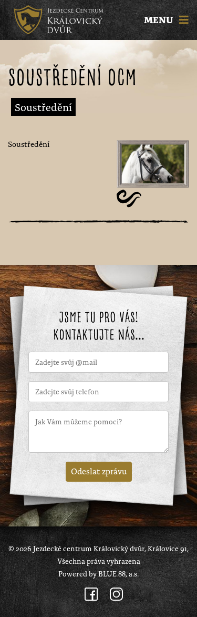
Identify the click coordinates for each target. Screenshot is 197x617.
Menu (159, 20)
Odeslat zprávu (99, 470)
